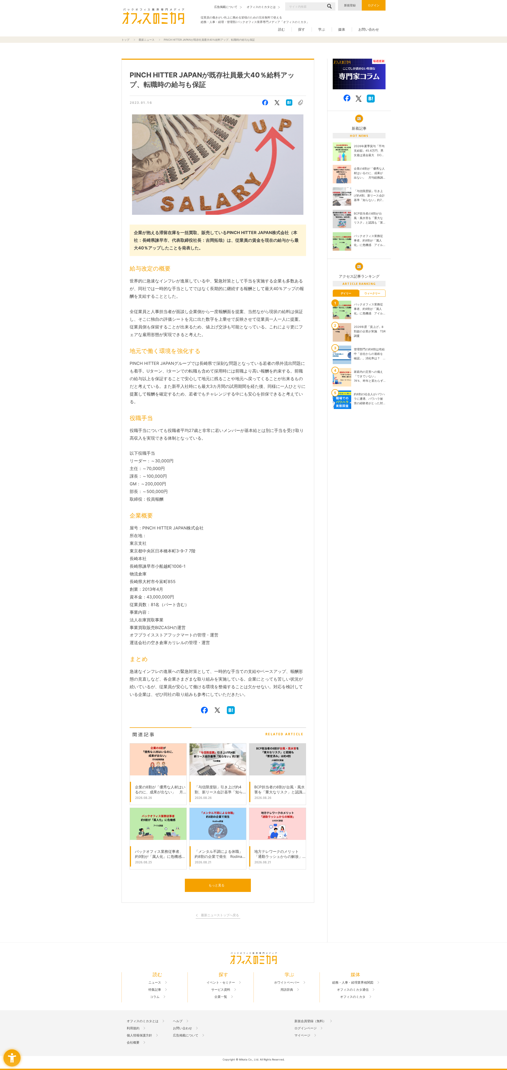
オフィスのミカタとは (142, 1021)
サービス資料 (220, 989)
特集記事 (154, 989)
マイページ (302, 1035)
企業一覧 (220, 996)
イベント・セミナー (220, 982)
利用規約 (133, 1028)
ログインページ (305, 1028)
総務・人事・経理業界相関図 (352, 982)
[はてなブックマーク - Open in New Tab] (289, 102)
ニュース (154, 982)
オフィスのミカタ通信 (353, 989)
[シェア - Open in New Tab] (265, 102)
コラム (154, 996)
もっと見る (216, 885)
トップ (125, 39)
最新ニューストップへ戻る (220, 915)
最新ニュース (146, 39)
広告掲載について (185, 1035)
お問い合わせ (368, 29)
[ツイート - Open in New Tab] (277, 102)
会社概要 (133, 1042)
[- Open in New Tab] (359, 74)
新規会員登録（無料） (310, 1021)
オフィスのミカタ (352, 996)
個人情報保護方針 (139, 1035)
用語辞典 (286, 989)
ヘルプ (177, 1021)
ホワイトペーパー (286, 982)
